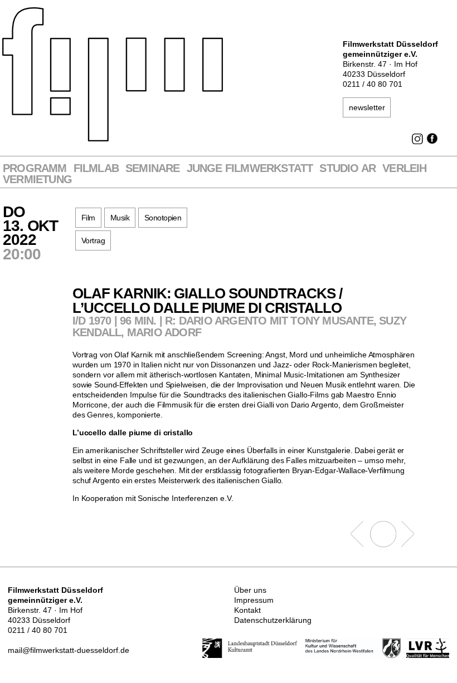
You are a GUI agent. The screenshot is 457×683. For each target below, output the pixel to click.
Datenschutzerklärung (273, 620)
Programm (35, 168)
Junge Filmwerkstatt (250, 168)
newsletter (367, 107)
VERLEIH (404, 168)
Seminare (152, 168)
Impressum (254, 600)
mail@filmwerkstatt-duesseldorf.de (68, 650)
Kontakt (247, 610)
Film (88, 217)
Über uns (250, 590)
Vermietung (37, 179)
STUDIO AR (347, 168)
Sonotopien (162, 217)
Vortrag (93, 240)
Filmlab (96, 168)
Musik (119, 217)
